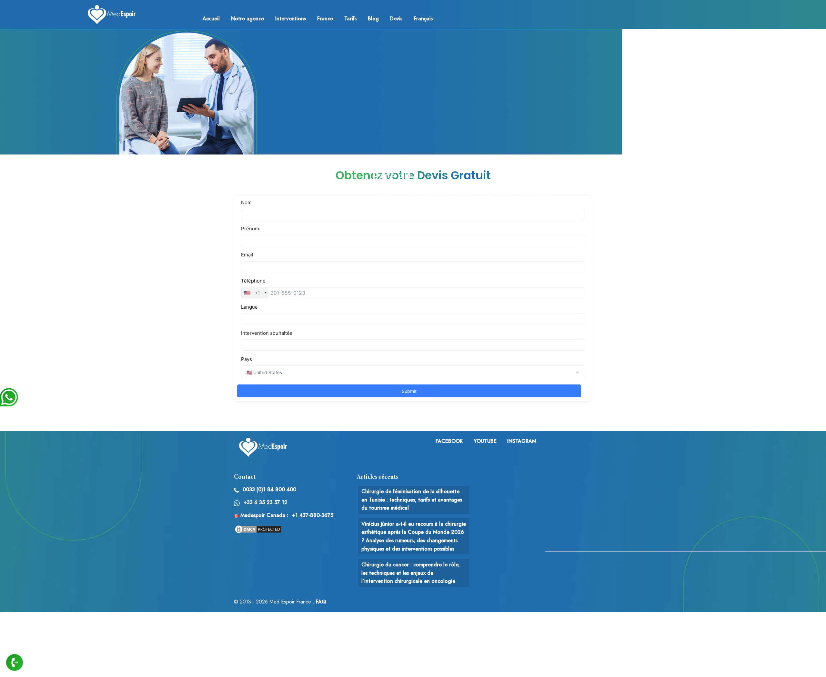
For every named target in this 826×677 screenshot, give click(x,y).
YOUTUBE (485, 441)
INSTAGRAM (521, 441)
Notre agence (247, 18)
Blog (373, 18)
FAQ (321, 601)
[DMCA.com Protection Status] (258, 529)
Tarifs (350, 18)
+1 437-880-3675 (312, 515)
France (325, 18)
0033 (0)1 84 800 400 (269, 489)
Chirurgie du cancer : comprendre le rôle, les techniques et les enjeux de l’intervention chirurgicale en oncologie (410, 573)
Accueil (211, 18)
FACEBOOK (449, 441)
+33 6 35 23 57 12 (265, 502)
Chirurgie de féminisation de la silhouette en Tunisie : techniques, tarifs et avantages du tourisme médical (411, 500)
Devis (396, 18)
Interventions (290, 18)
